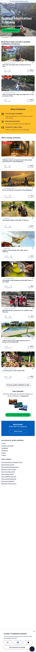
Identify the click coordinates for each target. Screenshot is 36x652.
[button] (32, 648)
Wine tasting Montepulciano (10, 467)
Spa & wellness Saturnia (8, 476)
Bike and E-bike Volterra (8, 469)
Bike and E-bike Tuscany (8, 484)
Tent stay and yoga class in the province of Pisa (16, 65)
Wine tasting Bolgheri (7, 481)
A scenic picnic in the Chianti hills (13, 370)
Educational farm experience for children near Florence (17, 311)
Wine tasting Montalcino (8, 479)
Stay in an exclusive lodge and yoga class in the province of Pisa (17, 95)
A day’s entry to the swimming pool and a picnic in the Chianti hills (16, 341)
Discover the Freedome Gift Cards (18, 415)
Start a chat (18, 431)
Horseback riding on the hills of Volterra (15, 220)
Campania (4, 450)
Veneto (3, 453)
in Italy (3, 443)
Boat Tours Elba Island (8, 472)
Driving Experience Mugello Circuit (11, 462)
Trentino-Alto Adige (7, 446)
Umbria (3, 455)
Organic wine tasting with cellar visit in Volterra (15, 251)
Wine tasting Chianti (7, 474)
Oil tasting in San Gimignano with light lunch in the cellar (17, 281)
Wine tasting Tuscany (7, 465)
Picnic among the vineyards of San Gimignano (17, 190)
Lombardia (4, 448)
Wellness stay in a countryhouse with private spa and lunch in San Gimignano (17, 160)
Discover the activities (10, 30)
